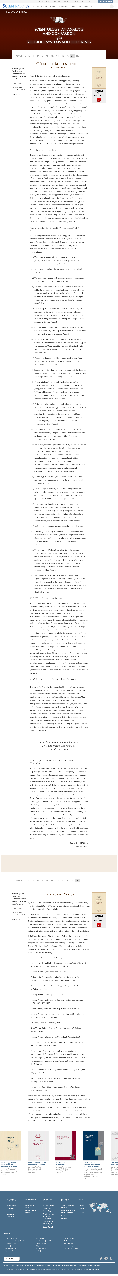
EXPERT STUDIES (30, 1199)
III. (33, 56)
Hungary (81, 1209)
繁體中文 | (11, 1238)
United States (11, 1205)
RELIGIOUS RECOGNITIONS (12, 1200)
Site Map (97, 1265)
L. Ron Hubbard (48, 1205)
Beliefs (86, 6)
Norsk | (40, 1248)
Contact (90, 1265)
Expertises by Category (29, 1206)
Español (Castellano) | (15, 1241)
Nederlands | (11, 1248)
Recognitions (63, 6)
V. (42, 56)
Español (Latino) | (43, 1241)
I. (25, 56)
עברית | (68, 1243)
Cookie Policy (71, 1265)
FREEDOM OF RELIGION (65, 1200)
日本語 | (40, 1246)
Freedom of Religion (40, 6)
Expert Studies (76, 6)
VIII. (57, 56)
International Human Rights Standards (68, 1211)
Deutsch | (69, 1241)
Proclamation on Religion (66, 1217)
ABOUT (19, 56)
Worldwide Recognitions (11, 1210)
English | (69, 1238)
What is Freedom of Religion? (67, 1206)
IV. (38, 56)
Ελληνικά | (40, 1243)
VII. (52, 56)
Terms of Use (61, 1265)
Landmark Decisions (10, 1215)
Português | (71, 1248)
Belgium (81, 1212)
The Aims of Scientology (47, 1210)
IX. (63, 56)
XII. (77, 56)
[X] (101, 1258)
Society (93, 6)
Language (7, 1233)
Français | (10, 1243)
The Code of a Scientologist (48, 1223)
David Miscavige (48, 1227)
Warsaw (81, 1205)
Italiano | (10, 1246)
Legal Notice (82, 1265)
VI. (47, 56)
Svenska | (40, 1251)
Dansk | (39, 1238)
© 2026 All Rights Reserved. (24, 1265)
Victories (53, 6)
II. (29, 56)
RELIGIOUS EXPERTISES (16, 11)
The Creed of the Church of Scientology (48, 1216)
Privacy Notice (51, 1265)
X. (68, 56)
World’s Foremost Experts (31, 1211)
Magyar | (70, 1246)
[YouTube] (106, 1258)
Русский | (11, 1251)
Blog (81, 1199)
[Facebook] (97, 1258)
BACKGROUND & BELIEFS (48, 1200)
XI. (72, 880)
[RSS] (111, 1258)
